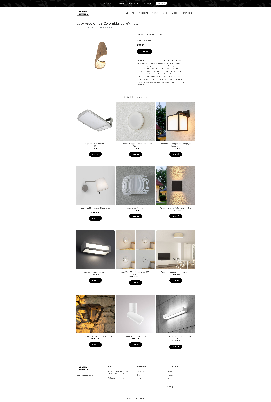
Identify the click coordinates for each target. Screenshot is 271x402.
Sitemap (170, 387)
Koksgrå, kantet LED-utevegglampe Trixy (176, 208)
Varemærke (187, 13)
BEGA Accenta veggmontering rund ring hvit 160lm (135, 145)
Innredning (143, 13)
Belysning (130, 13)
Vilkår (169, 379)
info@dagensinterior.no (115, 378)
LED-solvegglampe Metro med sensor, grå (95, 336)
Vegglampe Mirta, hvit (135, 208)
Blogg (174, 13)
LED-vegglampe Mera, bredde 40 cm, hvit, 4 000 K (175, 337)
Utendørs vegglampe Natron (95, 272)
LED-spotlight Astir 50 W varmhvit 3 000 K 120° (95, 145)
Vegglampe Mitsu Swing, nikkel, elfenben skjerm (95, 209)
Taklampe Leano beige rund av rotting (176, 272)
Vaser (154, 13)
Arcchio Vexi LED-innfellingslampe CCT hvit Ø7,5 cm (135, 273)
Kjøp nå (144, 51)
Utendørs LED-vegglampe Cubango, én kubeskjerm (176, 145)
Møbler (165, 13)
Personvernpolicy (173, 383)
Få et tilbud (161, 3)
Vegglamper (159, 34)
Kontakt (170, 375)
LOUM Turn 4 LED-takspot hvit (135, 336)
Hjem (79, 27)
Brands (139, 375)
